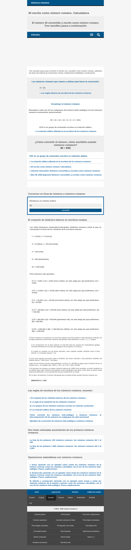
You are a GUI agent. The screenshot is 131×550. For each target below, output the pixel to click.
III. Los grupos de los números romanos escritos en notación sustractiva (62, 406)
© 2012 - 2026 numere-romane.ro (65, 509)
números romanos (40, 3)
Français (61, 497)
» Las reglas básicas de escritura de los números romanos (65, 93)
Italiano (70, 497)
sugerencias (55, 492)
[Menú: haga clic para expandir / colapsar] (93, 34)
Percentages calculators (40, 525)
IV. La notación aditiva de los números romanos (51, 410)
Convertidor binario (39, 531)
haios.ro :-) (91, 537)
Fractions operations (40, 520)
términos (75, 492)
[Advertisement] (65, 52)
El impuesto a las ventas (65, 525)
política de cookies (94, 492)
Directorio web (65, 542)
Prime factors (65, 514)
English (41, 497)
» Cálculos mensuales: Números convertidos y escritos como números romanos (64, 171)
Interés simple (65, 537)
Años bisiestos (65, 531)
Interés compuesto (40, 537)
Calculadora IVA (91, 525)
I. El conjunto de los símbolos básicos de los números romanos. (58, 398)
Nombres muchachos (40, 542)
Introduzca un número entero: (42, 201)
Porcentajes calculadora (91, 520)
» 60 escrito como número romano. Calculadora (50, 167)
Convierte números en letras (65, 520)
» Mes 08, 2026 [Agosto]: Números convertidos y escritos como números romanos (65, 175)
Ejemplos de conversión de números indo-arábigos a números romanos (61, 421)
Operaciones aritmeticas (91, 531)
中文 (30, 503)
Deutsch (32, 497)
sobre (37, 492)
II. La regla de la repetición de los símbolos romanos (53, 402)
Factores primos (39, 514)
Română (92, 497)
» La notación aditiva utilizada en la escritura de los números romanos (65, 131)
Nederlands (81, 497)
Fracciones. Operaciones (91, 514)
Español (51, 497)
